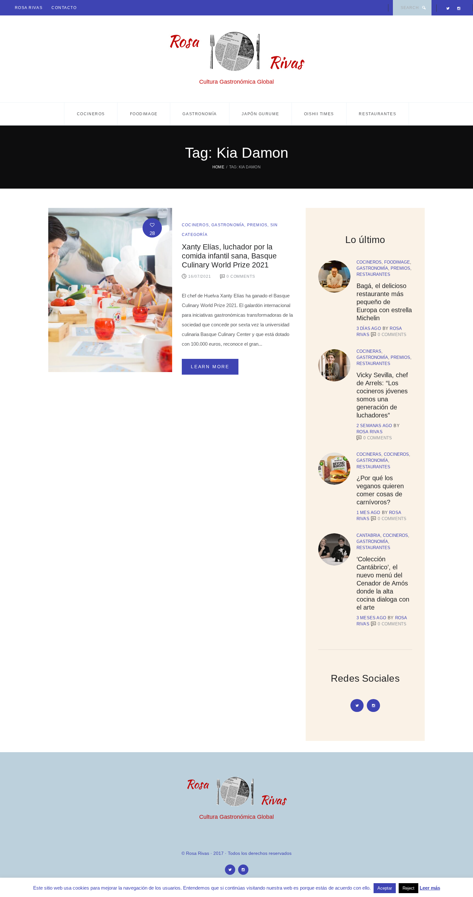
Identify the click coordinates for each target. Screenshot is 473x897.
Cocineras (369, 351)
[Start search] (424, 7)
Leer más (430, 888)
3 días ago (369, 328)
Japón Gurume (260, 114)
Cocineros (91, 114)
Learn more (210, 366)
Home (218, 167)
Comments (392, 334)
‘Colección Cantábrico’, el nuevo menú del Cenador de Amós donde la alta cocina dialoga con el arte (383, 583)
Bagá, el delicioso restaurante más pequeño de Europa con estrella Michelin (384, 302)
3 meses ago (371, 617)
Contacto (64, 7)
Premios (257, 225)
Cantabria (368, 535)
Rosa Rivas (29, 7)
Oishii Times (319, 114)
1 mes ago (368, 512)
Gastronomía (199, 114)
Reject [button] (408, 888)
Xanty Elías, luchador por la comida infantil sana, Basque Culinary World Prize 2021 (229, 256)
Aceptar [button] (384, 888)
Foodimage (144, 114)
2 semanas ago (374, 425)
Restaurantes (377, 114)
